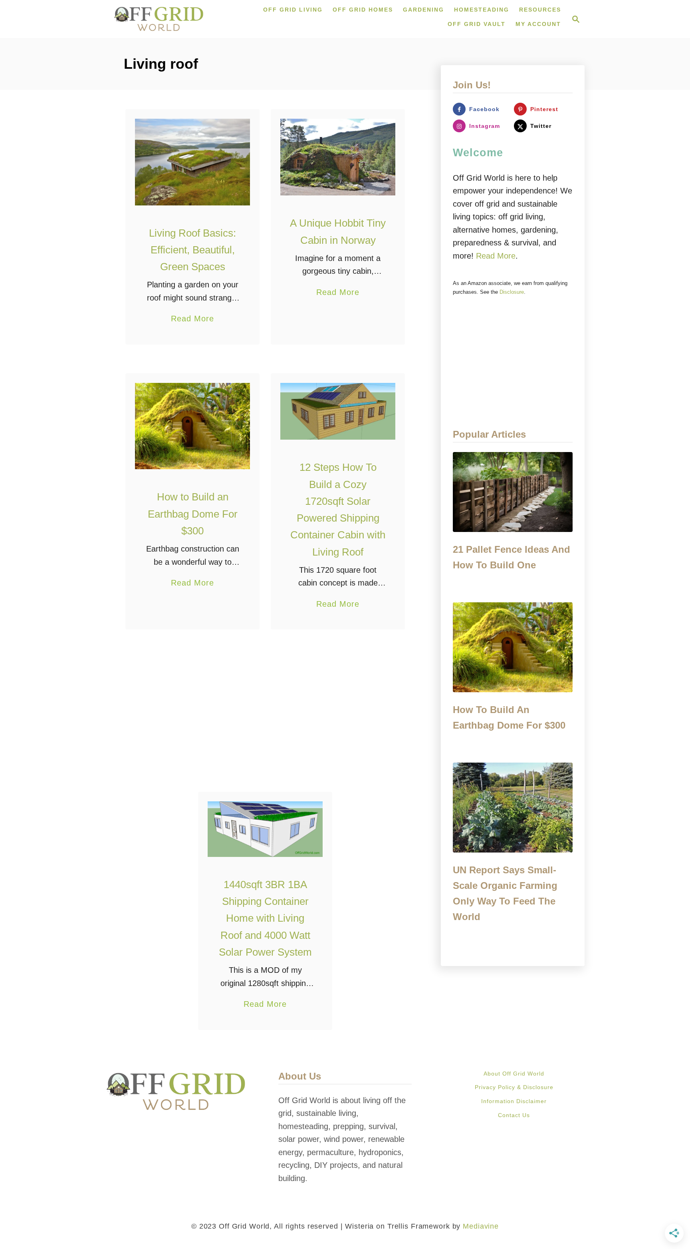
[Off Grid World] (158, 19)
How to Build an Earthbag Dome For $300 (193, 514)
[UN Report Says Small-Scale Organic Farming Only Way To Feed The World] (513, 808)
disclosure (512, 292)
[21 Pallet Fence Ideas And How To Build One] (513, 492)
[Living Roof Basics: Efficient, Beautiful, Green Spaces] (192, 162)
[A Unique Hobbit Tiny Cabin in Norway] (338, 157)
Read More (192, 319)
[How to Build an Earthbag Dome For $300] (192, 426)
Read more (496, 255)
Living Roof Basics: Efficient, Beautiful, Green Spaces (192, 250)
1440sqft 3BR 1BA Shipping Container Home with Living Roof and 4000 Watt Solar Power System (265, 918)
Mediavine (481, 1226)
